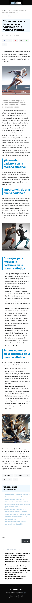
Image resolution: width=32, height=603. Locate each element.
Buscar (4, 537)
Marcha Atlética (6, 16)
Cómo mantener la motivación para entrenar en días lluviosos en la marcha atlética (17, 516)
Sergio (24, 592)
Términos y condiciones (16, 598)
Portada (4, 10)
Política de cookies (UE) (16, 596)
